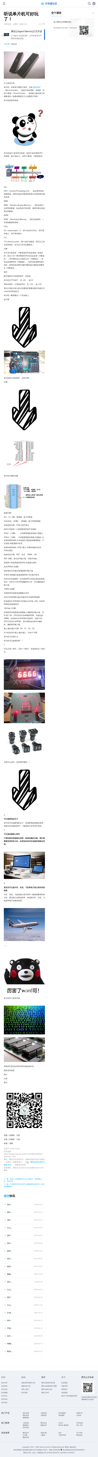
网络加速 (26, 1415)
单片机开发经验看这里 (10, 1258)
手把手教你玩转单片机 (10, 1328)
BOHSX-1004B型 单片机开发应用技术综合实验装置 (10, 1351)
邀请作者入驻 (25, 1386)
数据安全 (26, 1433)
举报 (43, 24)
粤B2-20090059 (54, 1450)
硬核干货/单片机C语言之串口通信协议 (10, 1274)
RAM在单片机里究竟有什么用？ (10, 1343)
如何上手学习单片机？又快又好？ (10, 1266)
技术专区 (4, 1402)
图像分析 (44, 1425)
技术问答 (4, 1386)
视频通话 (26, 1425)
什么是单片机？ (10, 1227)
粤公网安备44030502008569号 (74, 1450)
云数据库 (44, 1415)
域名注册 (26, 1413)
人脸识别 (26, 1423)
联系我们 (64, 1389)
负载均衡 (44, 1433)
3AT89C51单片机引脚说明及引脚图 (10, 1220)
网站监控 (79, 1435)
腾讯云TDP (45, 1392)
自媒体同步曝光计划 (28, 1382)
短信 (60, 1433)
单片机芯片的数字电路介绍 (10, 1243)
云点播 (25, 1435)
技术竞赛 (24, 1392)
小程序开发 (62, 1435)
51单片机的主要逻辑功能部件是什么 (10, 1312)
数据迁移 (26, 1437)
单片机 (7, 44)
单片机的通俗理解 (10, 1336)
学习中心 (4, 1396)
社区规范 (64, 1382)
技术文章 (4, 1382)
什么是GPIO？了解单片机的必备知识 (10, 1305)
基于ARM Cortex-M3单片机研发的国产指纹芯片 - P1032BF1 (10, 1297)
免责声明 (64, 1386)
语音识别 (26, 1427)
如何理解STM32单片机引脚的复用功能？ (10, 1251)
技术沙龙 (4, 1389)
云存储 (78, 1415)
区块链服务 (62, 1413)
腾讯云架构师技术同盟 (49, 1386)
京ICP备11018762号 (67, 1452)
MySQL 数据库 (63, 1425)
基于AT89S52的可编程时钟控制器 (10, 1235)
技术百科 (4, 1399)
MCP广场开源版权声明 (69, 1396)
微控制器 (36, 87)
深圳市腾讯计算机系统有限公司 (24, 1450)
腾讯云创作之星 (46, 1389)
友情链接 (64, 1392)
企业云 (60, 1423)
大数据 (43, 1435)
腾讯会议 (44, 1423)
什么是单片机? (10, 1289)
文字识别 (79, 1433)
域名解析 (61, 1415)
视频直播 (26, 1417)
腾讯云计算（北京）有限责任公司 (34, 1452)
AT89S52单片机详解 (10, 1212)
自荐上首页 (25, 1389)
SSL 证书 (79, 1425)
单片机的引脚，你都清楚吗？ (10, 1204)
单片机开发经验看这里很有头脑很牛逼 (10, 1281)
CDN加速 (79, 1423)
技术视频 (4, 1392)
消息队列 (79, 1413)
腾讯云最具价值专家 (48, 1382)
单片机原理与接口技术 (10, 1320)
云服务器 (44, 1413)
